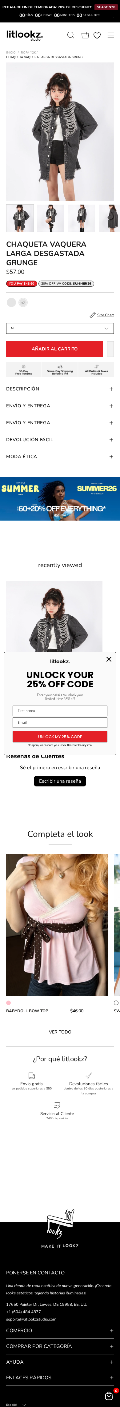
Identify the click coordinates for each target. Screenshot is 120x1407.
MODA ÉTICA (21, 457)
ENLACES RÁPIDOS (28, 1377)
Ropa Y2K (29, 52)
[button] (70, 35)
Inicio (11, 52)
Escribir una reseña (60, 781)
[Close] (109, 659)
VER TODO (60, 1032)
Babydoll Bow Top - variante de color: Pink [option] (8, 1003)
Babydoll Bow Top (27, 1011)
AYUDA (15, 1362)
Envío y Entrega (28, 406)
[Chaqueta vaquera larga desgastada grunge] (20, 218)
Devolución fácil (29, 440)
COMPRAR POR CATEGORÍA (39, 1346)
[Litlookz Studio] (24, 35)
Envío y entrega (28, 423)
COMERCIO (19, 1330)
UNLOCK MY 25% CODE (60, 736)
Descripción (22, 389)
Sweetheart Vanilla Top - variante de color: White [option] (116, 1003)
